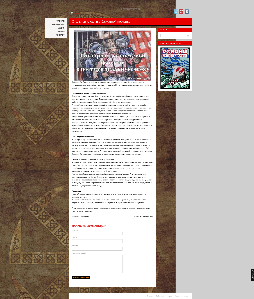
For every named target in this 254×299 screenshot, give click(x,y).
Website (75, 245)
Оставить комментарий (145, 216)
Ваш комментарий (79, 253)
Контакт (60, 35)
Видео (61, 31)
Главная (60, 21)
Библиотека (58, 24)
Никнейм (76, 230)
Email (74, 238)
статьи (86, 216)
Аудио (61, 28)
